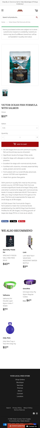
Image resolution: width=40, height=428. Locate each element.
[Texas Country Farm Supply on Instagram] (37, 414)
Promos (20, 388)
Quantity (4, 133)
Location (20, 396)
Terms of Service (19, 410)
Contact (20, 393)
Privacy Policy (17, 408)
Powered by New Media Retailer (19, 421)
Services (20, 385)
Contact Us (32, 426)
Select (3, 124)
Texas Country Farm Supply (22, 419)
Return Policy (28, 408)
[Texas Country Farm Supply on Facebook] (34, 414)
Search (8, 408)
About (20, 391)
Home (3, 22)
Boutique (20, 382)
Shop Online (20, 379)
